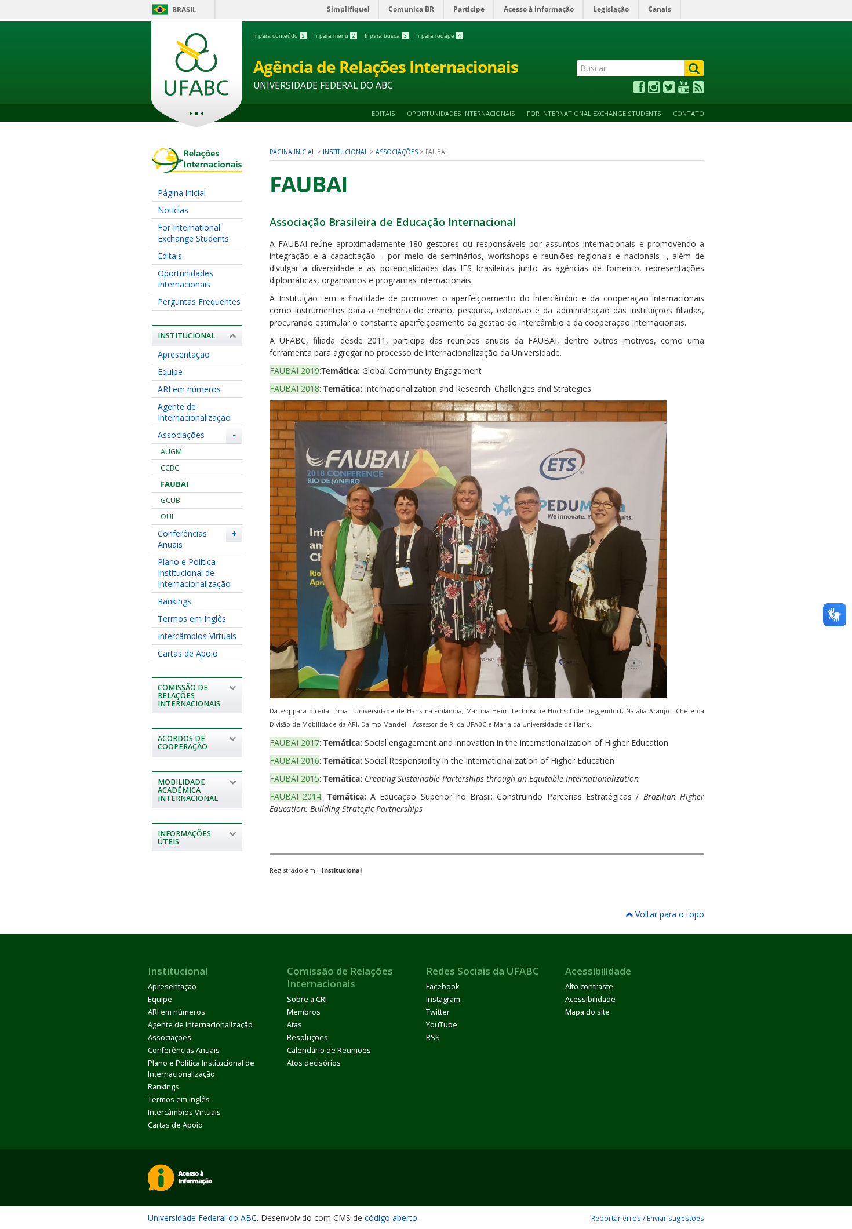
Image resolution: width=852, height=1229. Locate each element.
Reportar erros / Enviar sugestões (647, 1218)
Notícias (173, 210)
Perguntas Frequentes (199, 301)
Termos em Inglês (192, 618)
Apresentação (184, 354)
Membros (304, 1012)
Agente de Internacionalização (194, 412)
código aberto (391, 1217)
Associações (181, 434)
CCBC (170, 468)
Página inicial (182, 192)
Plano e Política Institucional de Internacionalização (194, 572)
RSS (433, 1037)
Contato (688, 113)
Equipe (170, 371)
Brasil (184, 9)
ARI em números (189, 389)
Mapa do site (587, 1012)
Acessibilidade (590, 999)
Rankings (174, 601)
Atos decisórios (314, 1063)
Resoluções (307, 1037)
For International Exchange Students (594, 113)
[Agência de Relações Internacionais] (197, 167)
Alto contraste (589, 986)
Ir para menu (334, 35)
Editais (383, 113)
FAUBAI (174, 484)
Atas (294, 1025)
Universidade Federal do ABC (202, 1217)
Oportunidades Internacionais (461, 113)
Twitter (438, 1012)
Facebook (442, 986)
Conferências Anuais (182, 539)
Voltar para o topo (668, 914)
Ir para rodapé (438, 35)
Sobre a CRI (307, 999)
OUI (167, 516)
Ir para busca (386, 35)
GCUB (170, 500)
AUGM (171, 452)
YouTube (441, 1025)
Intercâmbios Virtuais (197, 635)
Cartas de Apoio (188, 653)
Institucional (345, 152)
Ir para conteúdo (279, 35)
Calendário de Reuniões (329, 1050)
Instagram (443, 999)
